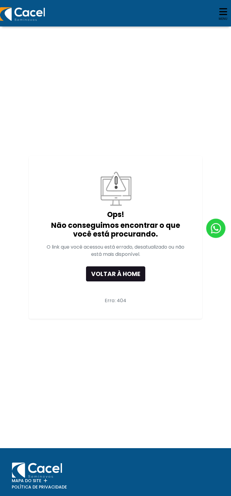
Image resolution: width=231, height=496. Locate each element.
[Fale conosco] (216, 228)
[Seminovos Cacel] (22, 14)
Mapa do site (26, 481)
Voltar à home (115, 274)
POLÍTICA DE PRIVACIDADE (39, 487)
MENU (223, 19)
